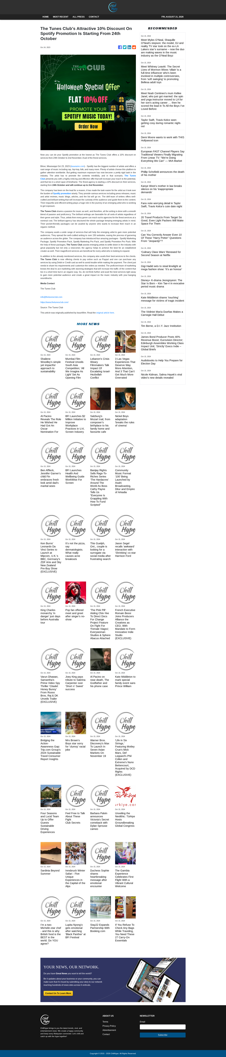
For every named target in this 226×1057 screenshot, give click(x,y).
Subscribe (162, 1035)
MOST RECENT (60, 17)
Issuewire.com (77, 166)
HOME (46, 17)
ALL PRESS (79, 17)
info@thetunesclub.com (51, 297)
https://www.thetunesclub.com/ (54, 302)
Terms (105, 1022)
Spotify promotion (62, 193)
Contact (106, 1034)
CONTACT (94, 17)
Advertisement (109, 1030)
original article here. (105, 313)
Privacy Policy (109, 1026)
